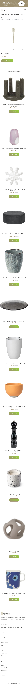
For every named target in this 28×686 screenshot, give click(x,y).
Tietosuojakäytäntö (6, 673)
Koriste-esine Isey (14, 551)
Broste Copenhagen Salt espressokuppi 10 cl (14, 364)
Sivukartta (3, 675)
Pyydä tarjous (21, 3)
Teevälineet (4, 653)
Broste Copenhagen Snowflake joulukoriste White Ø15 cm (14, 190)
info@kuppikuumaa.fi (6, 632)
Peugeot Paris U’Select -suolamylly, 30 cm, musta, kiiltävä (14, 451)
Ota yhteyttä (4, 667)
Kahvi (2, 640)
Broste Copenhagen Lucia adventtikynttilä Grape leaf (14, 105)
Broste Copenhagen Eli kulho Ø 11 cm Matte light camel (14, 407)
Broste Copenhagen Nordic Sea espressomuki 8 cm (14, 278)
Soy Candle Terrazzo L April (14, 494)
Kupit (2, 645)
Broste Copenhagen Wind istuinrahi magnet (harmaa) (14, 234)
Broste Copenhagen (19, 49)
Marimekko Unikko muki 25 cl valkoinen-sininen (14, 593)
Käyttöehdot (4, 670)
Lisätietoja (7, 60)
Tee (2, 650)
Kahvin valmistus (5, 642)
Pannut (2, 648)
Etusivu (3, 19)
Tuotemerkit (10, 49)
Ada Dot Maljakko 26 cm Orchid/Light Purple (14, 148)
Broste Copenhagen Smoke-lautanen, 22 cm (14, 321)
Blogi (2, 665)
